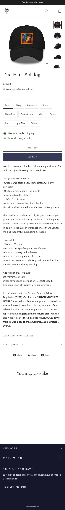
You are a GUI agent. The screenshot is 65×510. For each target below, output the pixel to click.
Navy (18, 105)
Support (10, 448)
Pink (7, 123)
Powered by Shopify (32, 506)
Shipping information (18, 335)
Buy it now (32, 156)
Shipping (7, 89)
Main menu (13, 458)
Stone (53, 114)
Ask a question (13, 344)
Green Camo (27, 114)
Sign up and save (18, 469)
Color (7, 100)
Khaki (41, 114)
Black (8, 105)
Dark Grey (10, 114)
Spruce (45, 105)
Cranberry (32, 105)
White (34, 123)
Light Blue (20, 123)
